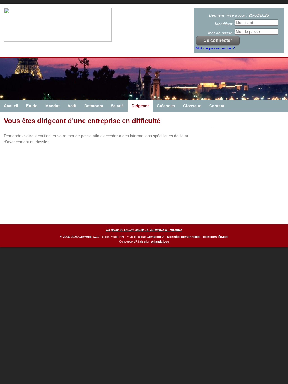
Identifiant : (225, 24)
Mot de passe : (221, 33)
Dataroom (93, 105)
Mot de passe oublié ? (215, 48)
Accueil (11, 105)
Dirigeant (140, 105)
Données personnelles (183, 236)
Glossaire (192, 105)
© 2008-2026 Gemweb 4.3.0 (79, 236)
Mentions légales (215, 236)
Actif (72, 105)
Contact (216, 105)
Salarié (117, 105)
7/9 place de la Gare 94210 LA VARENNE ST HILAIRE (144, 229)
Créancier (166, 105)
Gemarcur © (155, 236)
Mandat (52, 105)
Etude (31, 105)
